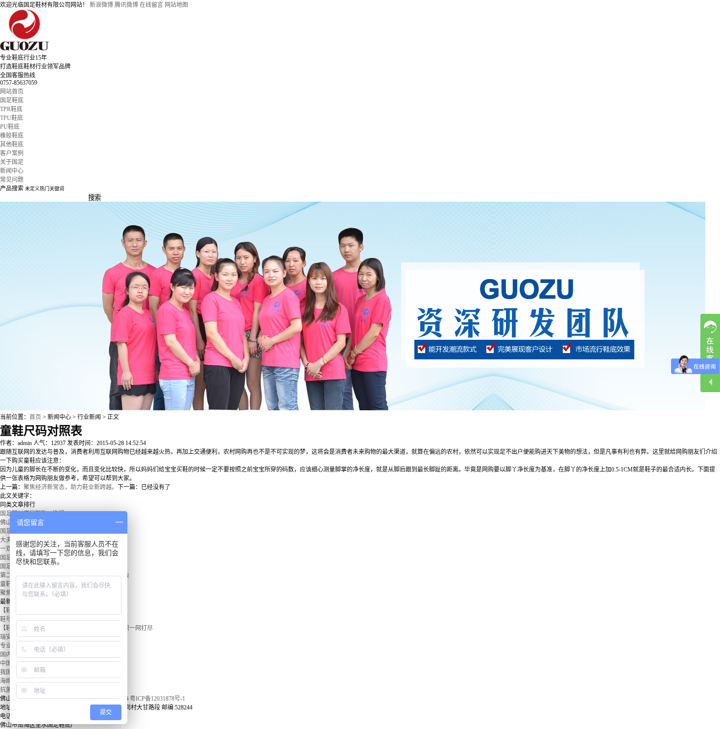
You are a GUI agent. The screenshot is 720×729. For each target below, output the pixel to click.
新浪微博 (101, 4)
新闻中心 (12, 170)
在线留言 (151, 4)
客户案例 (12, 153)
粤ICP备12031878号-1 (157, 698)
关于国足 (12, 162)
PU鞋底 (10, 126)
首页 (35, 417)
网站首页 (12, 91)
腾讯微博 (126, 4)
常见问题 (12, 179)
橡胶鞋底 (12, 135)
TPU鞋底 (11, 118)
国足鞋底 (12, 100)
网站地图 (176, 4)
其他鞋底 (12, 144)
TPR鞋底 (11, 109)
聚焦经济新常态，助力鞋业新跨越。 (71, 487)
